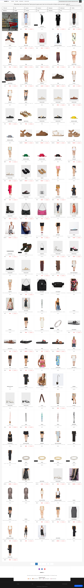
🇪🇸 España (29, 578)
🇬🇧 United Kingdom (46, 578)
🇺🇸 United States (53, 578)
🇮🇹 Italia (40, 578)
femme (12, 1)
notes (55, 575)
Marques (21, 1)
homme (16, 1)
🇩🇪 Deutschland (35, 578)
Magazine (27, 1)
